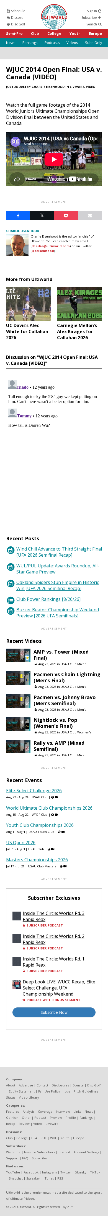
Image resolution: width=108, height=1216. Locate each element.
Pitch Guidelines (86, 1091)
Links (77, 1111)
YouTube (13, 1172)
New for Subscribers (39, 1152)
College (54, 33)
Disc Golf (17, 24)
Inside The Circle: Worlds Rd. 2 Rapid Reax (53, 939)
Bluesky (80, 1172)
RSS (60, 1178)
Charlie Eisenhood (48, 87)
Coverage (45, 1111)
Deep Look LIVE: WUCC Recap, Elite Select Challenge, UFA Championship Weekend (59, 988)
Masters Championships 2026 (37, 860)
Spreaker (33, 1178)
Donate (78, 1085)
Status (10, 1097)
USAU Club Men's (73, 687)
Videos (72, 42)
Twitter (65, 1172)
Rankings (30, 42)
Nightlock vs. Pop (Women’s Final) (55, 723)
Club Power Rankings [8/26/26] (48, 599)
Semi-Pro (14, 33)
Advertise (26, 1085)
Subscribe (89, 17)
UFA (34, 1138)
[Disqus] (54, 447)
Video (90, 87)
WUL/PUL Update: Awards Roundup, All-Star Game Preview (57, 569)
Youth (75, 33)
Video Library (29, 1097)
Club (35, 33)
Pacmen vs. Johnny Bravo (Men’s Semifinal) (65, 700)
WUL (53, 1138)
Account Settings (86, 1152)
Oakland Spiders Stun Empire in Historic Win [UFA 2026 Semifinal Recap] (57, 585)
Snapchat (16, 1178)
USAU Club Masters (42, 866)
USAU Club (40, 797)
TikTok (95, 1172)
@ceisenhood (43, 251)
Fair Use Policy (49, 1091)
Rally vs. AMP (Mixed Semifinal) (59, 745)
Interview (63, 1111)
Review (24, 1124)
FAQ (25, 1158)
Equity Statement (22, 1091)
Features (12, 1111)
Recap (10, 1124)
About (10, 1085)
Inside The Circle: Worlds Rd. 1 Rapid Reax (53, 962)
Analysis (28, 1111)
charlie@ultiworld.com (51, 246)
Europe (95, 33)
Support (12, 1158)
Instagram (49, 1172)
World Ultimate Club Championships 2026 (49, 808)
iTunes (49, 1178)
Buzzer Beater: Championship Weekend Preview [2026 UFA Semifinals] (57, 613)
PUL (44, 1138)
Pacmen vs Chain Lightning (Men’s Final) (67, 677)
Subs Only (93, 42)
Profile (71, 1117)
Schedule (17, 11)
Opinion (12, 1117)
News (11, 42)
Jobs (67, 1091)
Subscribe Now (54, 1012)
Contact (42, 1085)
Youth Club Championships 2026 (40, 825)
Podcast (40, 1117)
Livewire (77, 87)
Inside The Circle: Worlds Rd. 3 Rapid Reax (53, 916)
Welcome (13, 1152)
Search (92, 24)
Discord (17, 17)
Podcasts (52, 42)
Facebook (31, 1172)
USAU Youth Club (41, 832)
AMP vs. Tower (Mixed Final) (61, 654)
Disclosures (60, 1085)
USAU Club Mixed (73, 664)
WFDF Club (40, 814)
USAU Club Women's (76, 732)
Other (26, 1117)
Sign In (92, 11)
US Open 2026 (20, 842)
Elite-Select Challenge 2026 (34, 791)
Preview (56, 1117)
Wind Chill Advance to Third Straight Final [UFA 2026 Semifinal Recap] (59, 552)
